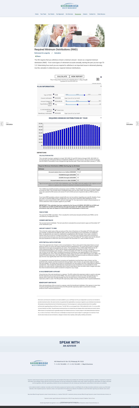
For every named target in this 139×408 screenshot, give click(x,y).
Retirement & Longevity (42, 53)
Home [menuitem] (36, 14)
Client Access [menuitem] (101, 14)
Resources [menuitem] (78, 14)
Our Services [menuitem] (69, 14)
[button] (69, 87)
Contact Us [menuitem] (92, 14)
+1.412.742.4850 (61, 364)
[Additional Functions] (97, 79)
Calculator (57, 53)
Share (38, 56)
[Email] (37, 65)
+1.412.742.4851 (75, 364)
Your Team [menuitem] (43, 14)
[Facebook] (37, 59)
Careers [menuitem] (85, 14)
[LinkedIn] (37, 63)
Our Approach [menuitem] (60, 14)
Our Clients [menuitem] (51, 14)
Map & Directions (87, 364)
